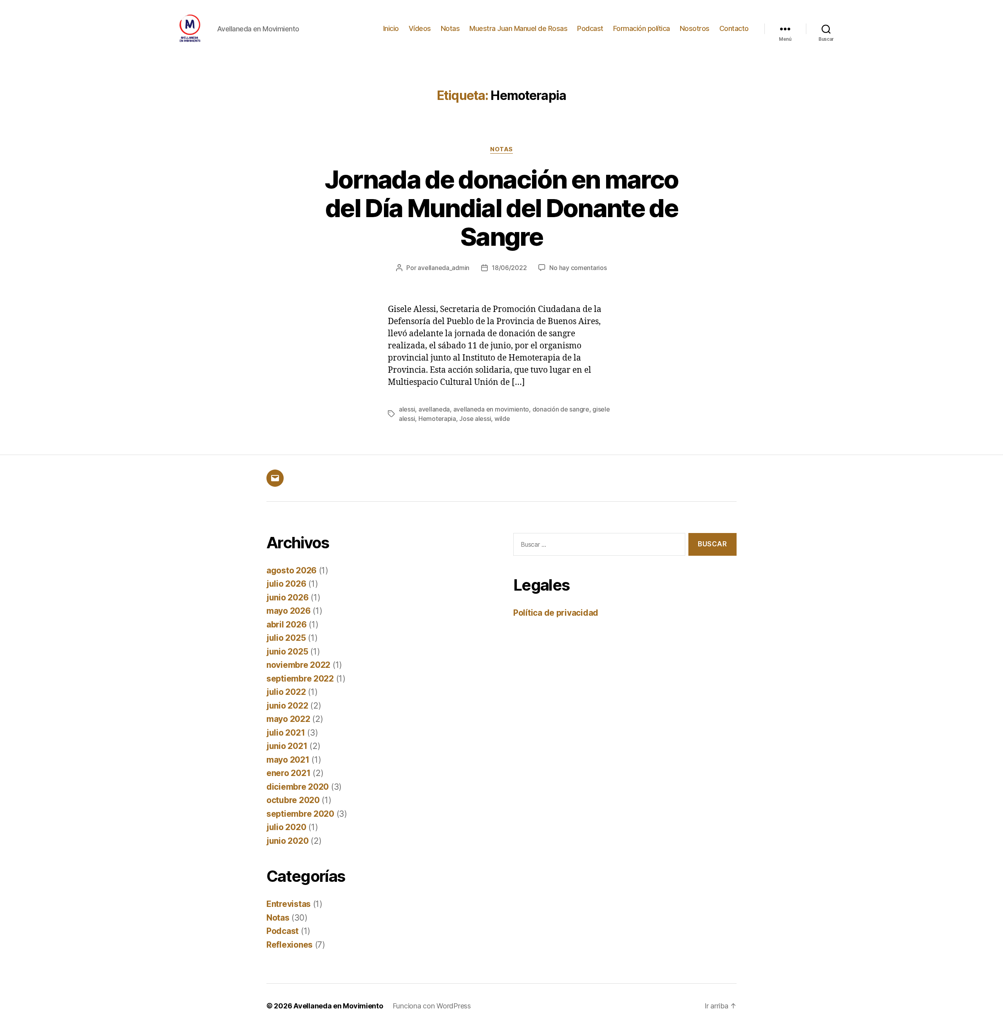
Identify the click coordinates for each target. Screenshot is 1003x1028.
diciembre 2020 (297, 787)
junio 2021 (286, 746)
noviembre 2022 (298, 665)
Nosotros (695, 28)
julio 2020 (286, 827)
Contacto (734, 28)
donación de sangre (560, 409)
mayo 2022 (288, 719)
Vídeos (420, 28)
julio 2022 (286, 692)
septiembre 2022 (300, 679)
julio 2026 (286, 584)
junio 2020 (287, 841)
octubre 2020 (293, 800)
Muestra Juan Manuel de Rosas (518, 28)
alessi (407, 409)
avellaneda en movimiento (491, 409)
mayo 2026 (288, 611)
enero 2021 (288, 773)
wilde (502, 418)
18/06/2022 (509, 268)
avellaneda (434, 409)
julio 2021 (285, 733)
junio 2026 (287, 597)
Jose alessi (475, 418)
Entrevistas (288, 904)
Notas (450, 28)
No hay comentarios (578, 268)
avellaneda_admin (443, 268)
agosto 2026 (291, 570)
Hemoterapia (437, 418)
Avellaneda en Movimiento (338, 1006)
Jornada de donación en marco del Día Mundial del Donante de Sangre (502, 208)
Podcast (590, 28)
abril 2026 (286, 624)
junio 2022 (287, 706)
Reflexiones (289, 945)
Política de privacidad (555, 613)
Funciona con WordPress (432, 1006)
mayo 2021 (288, 760)
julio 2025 (286, 638)
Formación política (641, 28)
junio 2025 (287, 651)
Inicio (391, 28)
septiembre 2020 (300, 814)
